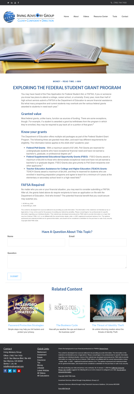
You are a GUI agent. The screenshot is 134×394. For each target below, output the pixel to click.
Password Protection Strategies (26, 325)
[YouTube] (15, 2)
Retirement (41, 352)
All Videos (41, 373)
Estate (40, 357)
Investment (41, 354)
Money (40, 365)
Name (10, 236)
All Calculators (43, 375)
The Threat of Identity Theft (108, 325)
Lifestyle (40, 367)
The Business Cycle (67, 325)
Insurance (41, 360)
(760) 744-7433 (120, 2)
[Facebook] (18, 2)
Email (71, 236)
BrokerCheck (104, 348)
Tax (38, 362)
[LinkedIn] (12, 2)
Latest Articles (43, 370)
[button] (76, 16)
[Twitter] (8, 2)
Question (11, 253)
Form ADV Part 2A (64, 388)
